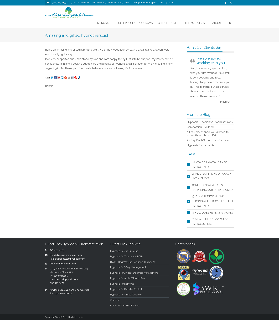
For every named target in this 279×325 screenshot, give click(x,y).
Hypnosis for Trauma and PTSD (126, 256)
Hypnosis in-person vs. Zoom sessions (210, 122)
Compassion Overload (200, 127)
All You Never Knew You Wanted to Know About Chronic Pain (208, 134)
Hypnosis (102, 23)
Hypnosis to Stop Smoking (124, 251)
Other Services (193, 23)
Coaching (115, 300)
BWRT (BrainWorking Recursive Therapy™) (132, 262)
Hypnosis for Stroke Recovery (126, 294)
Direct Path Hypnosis (73, 317)
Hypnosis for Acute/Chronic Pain (127, 278)
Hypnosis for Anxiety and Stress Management (134, 273)
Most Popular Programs (135, 23)
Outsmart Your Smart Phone (124, 305)
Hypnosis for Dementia (200, 145)
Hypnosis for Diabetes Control (126, 289)
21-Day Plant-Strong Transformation (208, 140)
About (217, 23)
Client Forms (167, 23)
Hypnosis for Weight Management (128, 267)
